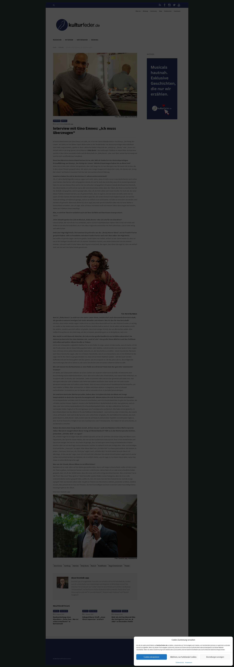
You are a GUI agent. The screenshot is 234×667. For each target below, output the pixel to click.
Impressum (188, 662)
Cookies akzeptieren (151, 657)
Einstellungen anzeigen (215, 657)
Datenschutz (180, 662)
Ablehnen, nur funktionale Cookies (183, 657)
